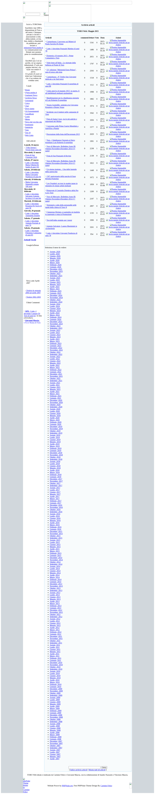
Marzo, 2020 (55, 420)
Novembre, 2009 (56, 691)
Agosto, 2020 (55, 409)
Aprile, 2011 (54, 654)
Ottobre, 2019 (55, 431)
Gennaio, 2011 (55, 660)
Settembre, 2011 (56, 643)
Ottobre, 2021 (55, 378)
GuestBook (29, 114)
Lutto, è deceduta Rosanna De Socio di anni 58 (33, 206)
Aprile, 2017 (54, 496)
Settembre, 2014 (56, 564)
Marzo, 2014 (55, 577)
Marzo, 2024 (55, 315)
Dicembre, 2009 (56, 689)
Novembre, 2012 (56, 612)
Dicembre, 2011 (56, 636)
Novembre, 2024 (56, 298)
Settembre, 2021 (56, 381)
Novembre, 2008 (56, 717)
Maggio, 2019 (55, 442)
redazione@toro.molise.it (33, 48)
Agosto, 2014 (55, 566)
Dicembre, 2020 (56, 400)
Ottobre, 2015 (55, 536)
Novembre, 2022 (56, 350)
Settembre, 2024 (56, 302)
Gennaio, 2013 (55, 608)
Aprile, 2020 (54, 418)
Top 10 (28, 133)
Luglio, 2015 (55, 542)
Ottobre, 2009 (55, 693)
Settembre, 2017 (56, 485)
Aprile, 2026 (54, 260)
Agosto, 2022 (55, 357)
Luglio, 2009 (55, 700)
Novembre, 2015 (56, 534)
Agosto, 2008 (55, 724)
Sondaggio (29, 125)
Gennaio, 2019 (55, 451)
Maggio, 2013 (55, 599)
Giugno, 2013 (55, 597)
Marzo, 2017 (55, 499)
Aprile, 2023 (54, 339)
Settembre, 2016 (56, 512)
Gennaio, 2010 (55, 687)
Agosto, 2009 (55, 697)
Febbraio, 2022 (55, 370)
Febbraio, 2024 (55, 317)
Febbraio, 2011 (55, 658)
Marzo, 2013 (55, 604)
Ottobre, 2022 (55, 352)
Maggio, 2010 (55, 678)
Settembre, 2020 (56, 407)
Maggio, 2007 (55, 757)
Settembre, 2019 (56, 433)
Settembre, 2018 (56, 459)
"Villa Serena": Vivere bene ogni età (33, 149)
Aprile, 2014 (54, 575)
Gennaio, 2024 (55, 319)
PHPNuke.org (67, 786)
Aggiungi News (31, 95)
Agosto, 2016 (55, 514)
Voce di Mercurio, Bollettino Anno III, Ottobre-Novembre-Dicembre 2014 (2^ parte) (60, 163)
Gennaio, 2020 (55, 424)
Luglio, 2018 (55, 464)
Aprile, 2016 (54, 523)
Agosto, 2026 (55, 252)
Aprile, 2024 (54, 313)
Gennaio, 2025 (55, 293)
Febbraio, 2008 (55, 737)
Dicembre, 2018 (56, 453)
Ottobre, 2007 (55, 746)
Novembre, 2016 (56, 507)
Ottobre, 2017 (55, 483)
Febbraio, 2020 (55, 422)
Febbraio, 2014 (55, 579)
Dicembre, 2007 (56, 741)
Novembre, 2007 (56, 743)
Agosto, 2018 (55, 461)
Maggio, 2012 (55, 625)
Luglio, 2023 (55, 332)
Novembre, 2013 (56, 586)
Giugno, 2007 (55, 754)
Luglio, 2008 (55, 726)
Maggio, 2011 (55, 652)
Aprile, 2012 (54, 628)
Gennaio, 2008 (55, 739)
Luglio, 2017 (55, 490)
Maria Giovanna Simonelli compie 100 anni (32, 184)
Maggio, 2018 (55, 468)
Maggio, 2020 (55, 416)
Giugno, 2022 (55, 361)
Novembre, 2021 (56, 376)
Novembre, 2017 (56, 481)
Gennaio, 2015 (55, 555)
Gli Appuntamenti (32, 111)
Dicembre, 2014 (56, 558)
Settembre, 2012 (56, 617)
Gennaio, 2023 (55, 346)
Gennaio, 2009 (55, 713)
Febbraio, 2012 (55, 632)
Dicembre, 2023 (56, 322)
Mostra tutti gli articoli (97, 770)
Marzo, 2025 (55, 289)
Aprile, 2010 (54, 680)
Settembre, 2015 (56, 538)
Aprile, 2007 (54, 759)
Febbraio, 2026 (55, 265)
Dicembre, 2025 (56, 269)
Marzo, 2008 (55, 735)
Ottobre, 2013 (55, 588)
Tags (27, 130)
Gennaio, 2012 (55, 634)
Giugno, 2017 (55, 492)
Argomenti (29, 101)
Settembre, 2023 (56, 328)
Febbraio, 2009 (55, 711)
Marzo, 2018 (55, 472)
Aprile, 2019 (54, 444)
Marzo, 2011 (54, 656)
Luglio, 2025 (55, 280)
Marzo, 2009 (55, 708)
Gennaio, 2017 (55, 503)
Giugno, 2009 (55, 702)
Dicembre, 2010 (56, 663)
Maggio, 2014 (55, 573)
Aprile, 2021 (54, 392)
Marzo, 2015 (55, 551)
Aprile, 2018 (54, 470)
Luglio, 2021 (55, 385)
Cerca (27, 103)
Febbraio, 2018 (55, 475)
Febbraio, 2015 (55, 553)
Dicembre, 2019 (56, 426)
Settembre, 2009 (56, 695)
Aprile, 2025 (54, 287)
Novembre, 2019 (56, 429)
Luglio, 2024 (55, 306)
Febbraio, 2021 (55, 396)
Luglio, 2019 (55, 437)
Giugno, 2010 (55, 676)
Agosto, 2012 (55, 619)
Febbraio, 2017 (55, 501)
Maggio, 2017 (55, 494)
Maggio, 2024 (55, 311)
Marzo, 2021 (55, 394)
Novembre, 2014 (56, 560)
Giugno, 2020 (55, 413)
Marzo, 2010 (55, 682)
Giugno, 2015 (55, 544)
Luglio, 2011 (55, 647)
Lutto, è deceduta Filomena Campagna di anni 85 (33, 233)
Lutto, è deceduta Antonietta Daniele (32, 214)
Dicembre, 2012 (56, 610)
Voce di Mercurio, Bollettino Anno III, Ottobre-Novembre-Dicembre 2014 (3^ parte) (60, 148)
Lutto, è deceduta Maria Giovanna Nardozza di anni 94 (33, 174)
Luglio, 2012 (55, 621)
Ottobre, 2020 (55, 405)
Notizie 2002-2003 (33, 297)
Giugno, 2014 (55, 571)
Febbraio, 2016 (55, 527)
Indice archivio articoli (78, 770)
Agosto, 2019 (55, 435)
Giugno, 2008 (55, 728)
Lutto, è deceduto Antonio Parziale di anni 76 (32, 223)
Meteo (27, 119)
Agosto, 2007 (55, 750)
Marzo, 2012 (55, 630)
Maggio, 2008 (55, 730)
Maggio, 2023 (55, 337)
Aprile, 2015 (54, 549)
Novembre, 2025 (56, 271)
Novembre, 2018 (56, 455)
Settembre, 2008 (56, 722)
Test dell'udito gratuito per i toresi (59, 220)
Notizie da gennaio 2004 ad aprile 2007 (33, 291)
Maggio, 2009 (55, 704)
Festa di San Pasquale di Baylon (58, 156)
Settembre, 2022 (56, 354)
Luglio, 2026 (55, 254)
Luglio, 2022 (55, 359)
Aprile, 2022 (54, 365)
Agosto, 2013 (55, 593)
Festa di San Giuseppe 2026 (31, 156)
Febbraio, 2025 (55, 291)
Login (27, 117)
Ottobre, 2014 (55, 562)
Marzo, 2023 (55, 341)
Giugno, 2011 (55, 649)
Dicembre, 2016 (56, 505)
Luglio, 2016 (55, 516)
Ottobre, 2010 (55, 667)
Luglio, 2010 (55, 673)
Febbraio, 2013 (55, 606)
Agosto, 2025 (55, 278)
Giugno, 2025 (55, 282)
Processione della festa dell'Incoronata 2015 (63, 134)
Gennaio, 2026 (55, 267)
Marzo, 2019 (55, 446)
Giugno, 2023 (55, 335)
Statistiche (29, 127)
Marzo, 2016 (55, 525)
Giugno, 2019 (55, 440)
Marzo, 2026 (55, 263)
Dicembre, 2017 (56, 479)
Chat (27, 106)
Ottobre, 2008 (55, 719)
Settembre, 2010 (56, 669)
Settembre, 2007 (56, 748)
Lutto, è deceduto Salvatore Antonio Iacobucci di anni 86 (33, 196)
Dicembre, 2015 (56, 531)
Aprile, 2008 (54, 732)
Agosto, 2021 (55, 383)
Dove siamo (29, 109)
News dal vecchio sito (33, 122)
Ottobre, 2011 (55, 641)
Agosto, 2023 (55, 330)
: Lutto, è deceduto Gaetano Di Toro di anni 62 (32, 311)
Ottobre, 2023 (55, 326)
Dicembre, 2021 (56, 374)
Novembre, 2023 (56, 324)
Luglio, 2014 (55, 569)
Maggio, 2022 (55, 363)
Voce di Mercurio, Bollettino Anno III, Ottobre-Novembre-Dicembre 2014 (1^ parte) (60, 199)
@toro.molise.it (31, 93)
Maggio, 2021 (55, 389)
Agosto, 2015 (55, 540)
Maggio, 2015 (55, 547)
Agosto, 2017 (55, 488)
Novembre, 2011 (56, 638)
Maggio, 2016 (55, 520)
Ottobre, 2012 (55, 614)
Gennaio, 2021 (55, 398)
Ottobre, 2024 (55, 300)
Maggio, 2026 (55, 258)
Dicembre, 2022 (56, 348)
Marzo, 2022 (55, 367)
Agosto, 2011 (55, 645)
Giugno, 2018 (55, 466)
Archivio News (31, 98)
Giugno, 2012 (55, 623)
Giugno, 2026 (55, 256)
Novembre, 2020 (56, 402)
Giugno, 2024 (55, 308)
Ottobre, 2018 (55, 457)
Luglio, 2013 (55, 595)
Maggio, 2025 (55, 284)
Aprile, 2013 (54, 601)
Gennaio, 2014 (55, 582)
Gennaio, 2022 (55, 372)
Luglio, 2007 (55, 752)
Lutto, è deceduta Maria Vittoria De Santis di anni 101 (32, 165)
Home (27, 90)
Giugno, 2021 (55, 387)
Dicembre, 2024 (56, 295)
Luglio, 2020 (55, 411)
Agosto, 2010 (55, 671)
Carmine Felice (106, 786)
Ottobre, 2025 (55, 273)
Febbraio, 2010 (55, 684)
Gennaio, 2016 (55, 529)
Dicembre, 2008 (56, 715)
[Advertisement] (33, 262)
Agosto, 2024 (55, 304)
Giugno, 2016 (55, 518)
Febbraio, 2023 (55, 343)
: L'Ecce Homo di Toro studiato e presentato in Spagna (32, 322)
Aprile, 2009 (54, 706)
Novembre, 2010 (56, 665)
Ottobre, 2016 (55, 510)
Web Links (29, 135)
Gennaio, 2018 (55, 477)
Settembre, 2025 (56, 276)
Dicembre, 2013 (56, 584)
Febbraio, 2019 (55, 448)
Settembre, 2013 (56, 590)
